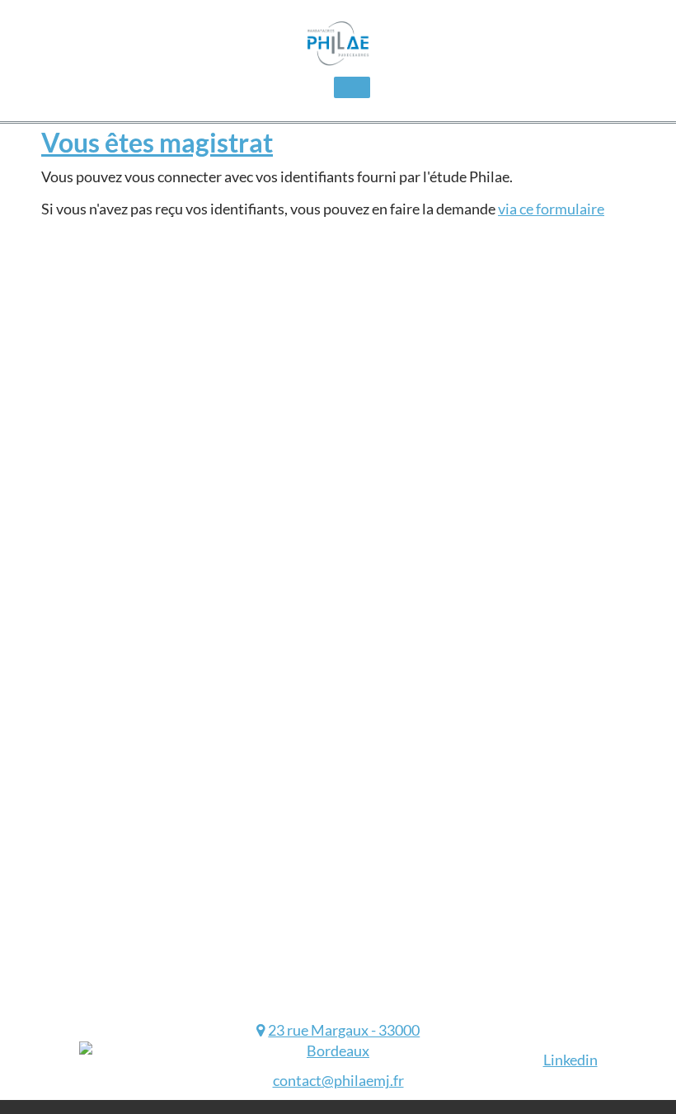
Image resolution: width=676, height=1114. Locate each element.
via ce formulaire (551, 209)
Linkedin (570, 1060)
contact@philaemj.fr (338, 1080)
